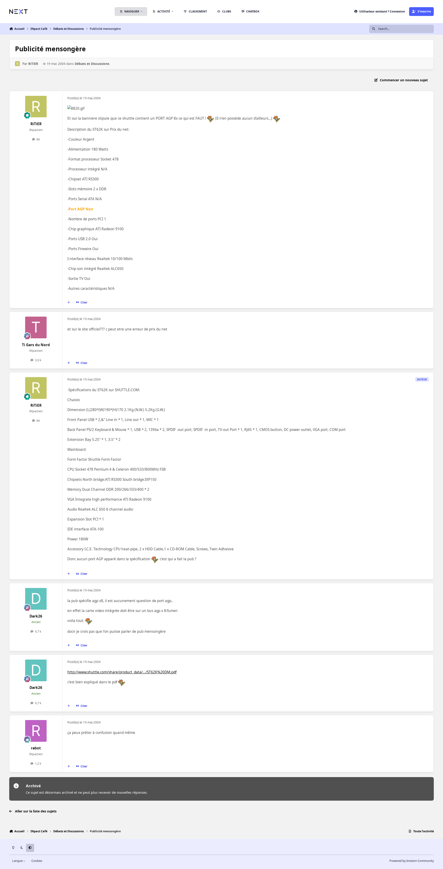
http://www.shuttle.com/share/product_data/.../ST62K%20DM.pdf (122, 672)
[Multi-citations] (68, 302)
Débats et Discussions (92, 63)
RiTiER (33, 63)
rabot (36, 748)
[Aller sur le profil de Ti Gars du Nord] (36, 327)
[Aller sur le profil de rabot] (36, 731)
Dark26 (36, 616)
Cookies (36, 861)
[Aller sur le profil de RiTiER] (17, 63)
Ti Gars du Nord (36, 344)
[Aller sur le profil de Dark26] (36, 599)
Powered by (411, 861)
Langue (17, 861)
